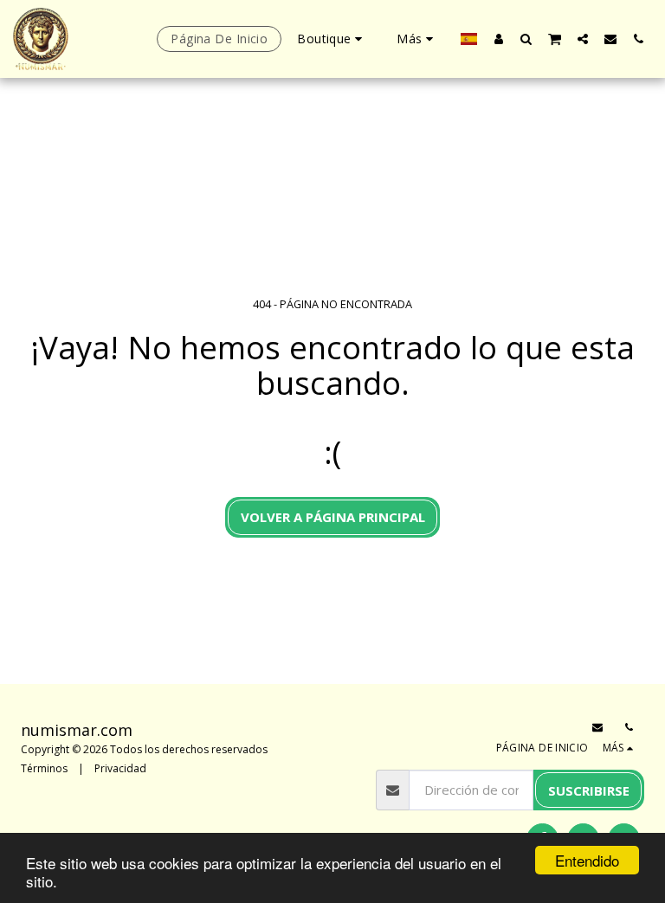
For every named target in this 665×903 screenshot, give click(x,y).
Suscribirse (588, 790)
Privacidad (120, 768)
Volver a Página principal (333, 517)
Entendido (587, 860)
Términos (44, 768)
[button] (526, 38)
